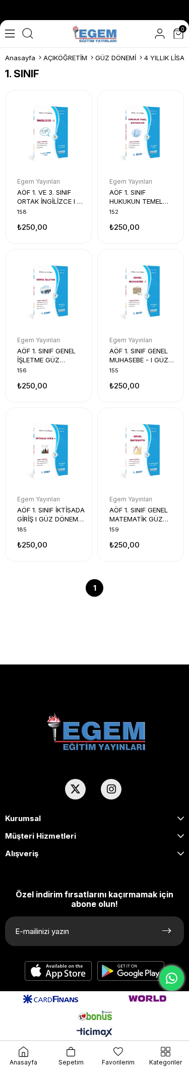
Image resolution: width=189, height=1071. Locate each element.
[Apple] (58, 971)
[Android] (131, 971)
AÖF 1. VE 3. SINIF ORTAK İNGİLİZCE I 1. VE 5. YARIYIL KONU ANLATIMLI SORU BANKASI (49, 197)
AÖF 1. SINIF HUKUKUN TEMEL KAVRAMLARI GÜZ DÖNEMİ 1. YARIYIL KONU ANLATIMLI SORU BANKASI (137, 197)
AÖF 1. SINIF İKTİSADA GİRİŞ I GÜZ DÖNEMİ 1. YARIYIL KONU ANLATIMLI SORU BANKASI (51, 514)
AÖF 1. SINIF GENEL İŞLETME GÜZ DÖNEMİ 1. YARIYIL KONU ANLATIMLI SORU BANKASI (46, 355)
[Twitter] (75, 789)
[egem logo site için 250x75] (96, 731)
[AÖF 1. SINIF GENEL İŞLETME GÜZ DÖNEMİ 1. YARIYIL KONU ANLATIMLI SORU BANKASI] (49, 292)
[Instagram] (111, 789)
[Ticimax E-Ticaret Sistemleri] (94, 1033)
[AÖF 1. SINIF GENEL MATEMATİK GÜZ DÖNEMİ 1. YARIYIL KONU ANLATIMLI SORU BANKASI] (141, 451)
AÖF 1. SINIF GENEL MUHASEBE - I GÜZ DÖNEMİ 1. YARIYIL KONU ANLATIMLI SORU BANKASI (138, 355)
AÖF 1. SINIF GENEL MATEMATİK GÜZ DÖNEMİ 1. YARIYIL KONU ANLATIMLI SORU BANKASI (138, 514)
